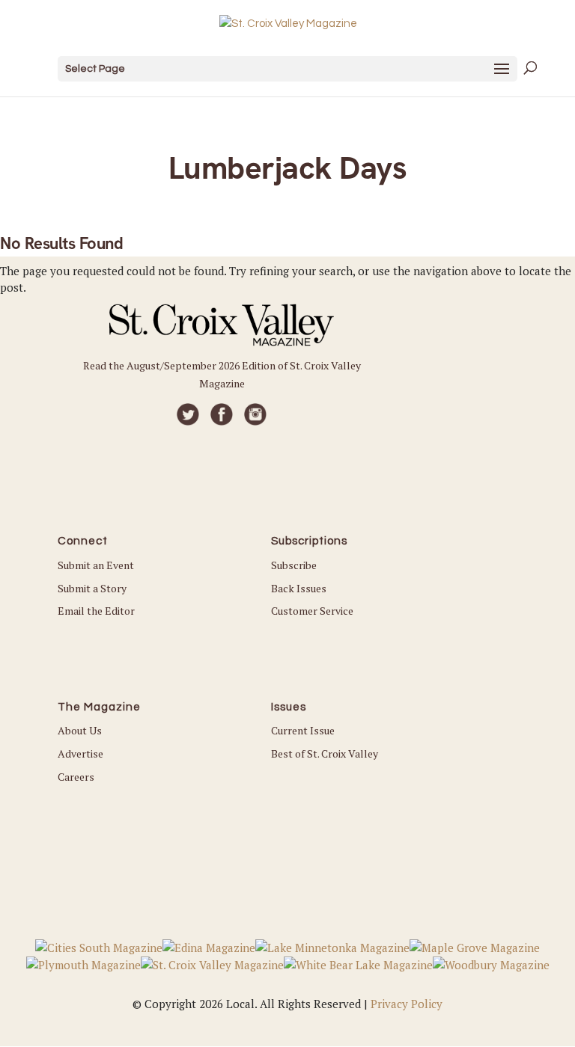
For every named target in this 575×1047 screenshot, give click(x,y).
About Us (80, 730)
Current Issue (303, 730)
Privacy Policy (406, 1003)
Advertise (80, 753)
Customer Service (312, 611)
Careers (76, 777)
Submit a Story (92, 588)
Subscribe (294, 565)
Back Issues (298, 588)
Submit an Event (96, 565)
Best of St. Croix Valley (324, 753)
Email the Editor (96, 611)
